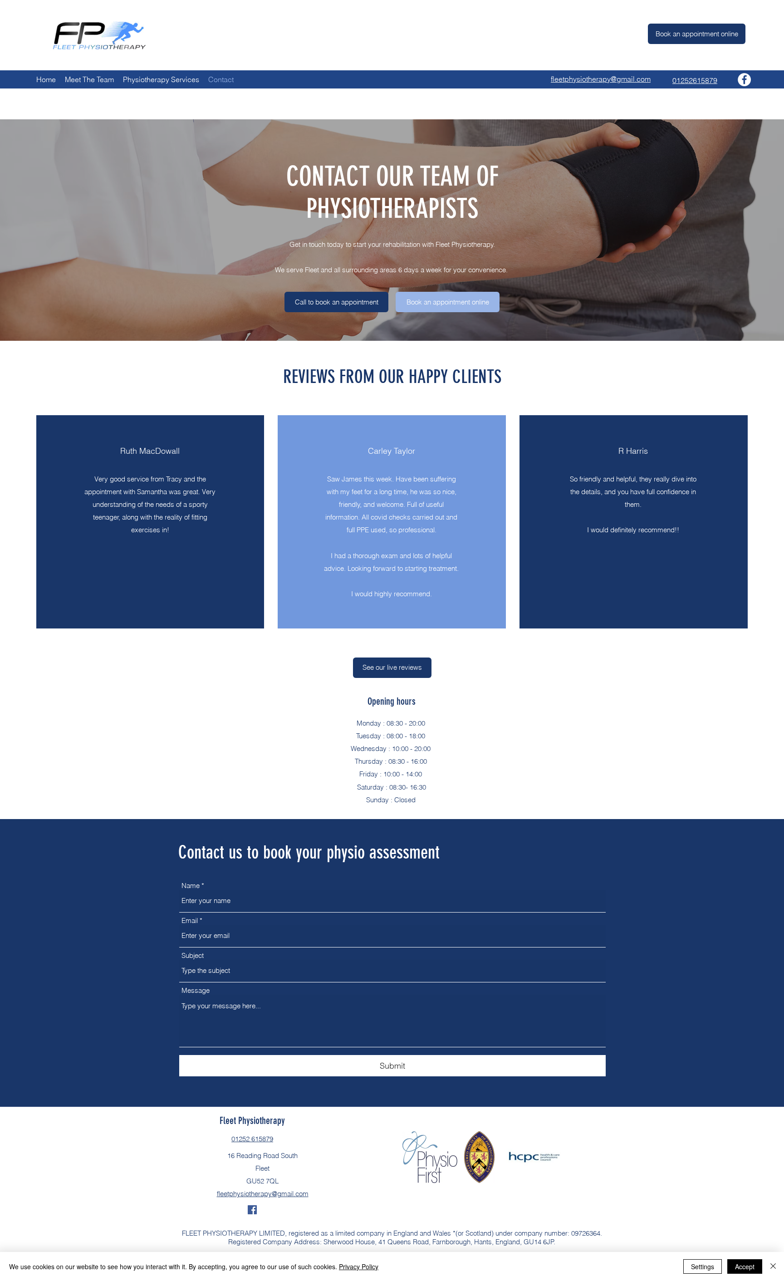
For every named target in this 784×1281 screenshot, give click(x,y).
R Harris (633, 451)
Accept (745, 1266)
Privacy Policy (358, 1266)
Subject (192, 955)
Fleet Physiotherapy (252, 1120)
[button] (336, 302)
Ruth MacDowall (150, 451)
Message (195, 990)
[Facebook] (744, 79)
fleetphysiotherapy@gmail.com (263, 1193)
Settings (702, 1266)
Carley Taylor (391, 451)
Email (189, 920)
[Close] (773, 1266)
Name (190, 885)
